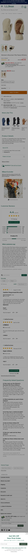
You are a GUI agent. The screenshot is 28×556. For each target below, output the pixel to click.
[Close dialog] (26, 533)
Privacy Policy (14, 551)
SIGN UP (23, 544)
